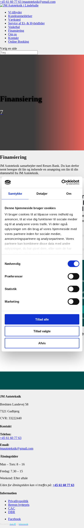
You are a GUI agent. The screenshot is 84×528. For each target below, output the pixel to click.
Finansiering (16, 30)
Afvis (42, 343)
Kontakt (13, 38)
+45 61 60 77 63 (11, 1)
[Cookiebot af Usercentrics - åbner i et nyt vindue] (61, 182)
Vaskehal (14, 27)
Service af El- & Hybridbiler (26, 23)
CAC (11, 508)
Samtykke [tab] (15, 193)
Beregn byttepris (18, 504)
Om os (12, 34)
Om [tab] (68, 193)
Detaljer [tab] (42, 193)
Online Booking (18, 41)
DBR (11, 512)
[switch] (73, 276)
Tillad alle (42, 319)
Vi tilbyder (15, 12)
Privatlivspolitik (18, 501)
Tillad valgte (42, 331)
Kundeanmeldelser (20, 16)
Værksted (14, 19)
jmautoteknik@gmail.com (16, 448)
